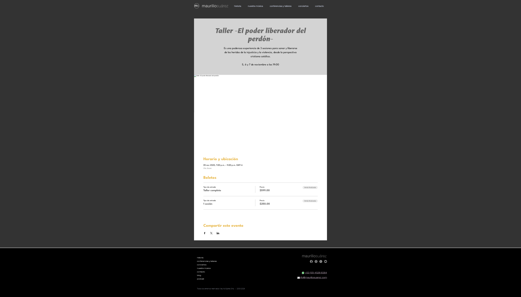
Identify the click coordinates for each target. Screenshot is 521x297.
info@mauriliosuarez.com (313, 278)
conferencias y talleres (206, 261)
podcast (200, 279)
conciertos (201, 265)
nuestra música (204, 268)
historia (200, 258)
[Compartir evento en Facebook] (204, 233)
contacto (201, 272)
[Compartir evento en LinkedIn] (218, 233)
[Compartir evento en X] (211, 233)
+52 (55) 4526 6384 (316, 273)
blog (199, 275)
